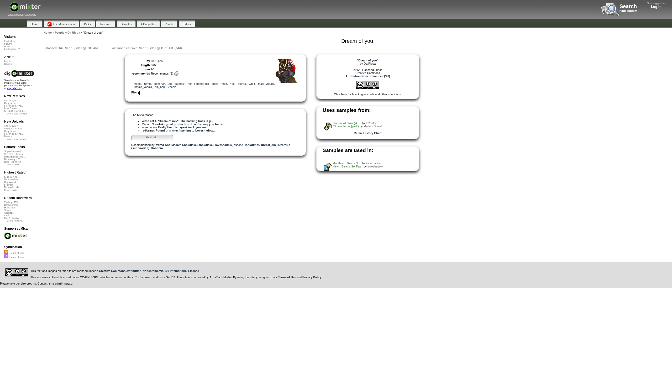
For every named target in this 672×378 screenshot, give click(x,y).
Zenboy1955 (11, 202)
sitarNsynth (11, 100)
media (137, 83)
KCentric (371, 123)
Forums (8, 44)
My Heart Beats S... (347, 163)
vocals (172, 86)
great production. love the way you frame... (195, 124)
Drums (8, 136)
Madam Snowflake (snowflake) (192, 144)
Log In (656, 7)
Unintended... (12, 179)
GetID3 (170, 277)
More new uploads (17, 139)
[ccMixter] (25, 10)
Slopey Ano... (12, 177)
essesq (238, 144)
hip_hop (160, 86)
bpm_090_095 (163, 83)
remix (147, 83)
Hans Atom (10, 207)
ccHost (54, 277)
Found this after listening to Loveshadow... (186, 130)
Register (8, 64)
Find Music (10, 41)
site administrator (61, 283)
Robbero (157, 148)
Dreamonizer (11, 205)
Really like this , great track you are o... (184, 127)
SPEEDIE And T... (15, 111)
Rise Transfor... (13, 162)
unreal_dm (268, 144)
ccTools (137, 277)
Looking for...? (12, 49)
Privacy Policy (312, 277)
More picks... (14, 164)
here (344, 94)
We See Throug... (14, 154)
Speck (7, 210)
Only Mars (10, 103)
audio (215, 83)
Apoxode (9, 213)
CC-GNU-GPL (89, 277)
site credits (28, 283)
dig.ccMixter (14, 88)
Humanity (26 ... (14, 159)
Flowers (9, 184)
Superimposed (12, 151)
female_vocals (143, 86)
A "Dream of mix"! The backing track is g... (184, 121)
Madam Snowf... (374, 126)
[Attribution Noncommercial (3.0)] (367, 88)
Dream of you (16, 253)
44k (232, 83)
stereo (242, 83)
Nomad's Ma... (13, 187)
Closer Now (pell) (346, 126)
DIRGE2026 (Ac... (15, 156)
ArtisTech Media (220, 277)
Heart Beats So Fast (348, 166)
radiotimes (252, 144)
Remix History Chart (368, 133)
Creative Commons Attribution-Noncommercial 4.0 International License (149, 270)
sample (180, 83)
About (7, 46)
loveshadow (223, 144)
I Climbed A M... (14, 105)
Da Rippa (157, 60)
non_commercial (198, 83)
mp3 (224, 83)
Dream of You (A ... (347, 123)
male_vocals (266, 83)
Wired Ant (163, 144)
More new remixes (17, 113)
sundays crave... (14, 128)
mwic (7, 215)
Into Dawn (10, 108)
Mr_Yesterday (11, 218)
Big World (10, 182)
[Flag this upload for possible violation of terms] (665, 48)
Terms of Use (287, 277)
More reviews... (15, 220)
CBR (252, 83)
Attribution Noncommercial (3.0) (367, 76)
